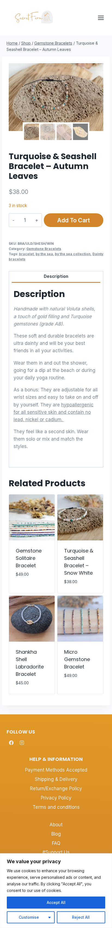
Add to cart (73, 220)
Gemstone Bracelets (43, 249)
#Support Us (56, 852)
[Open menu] (103, 18)
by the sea (44, 254)
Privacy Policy (56, 798)
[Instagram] (21, 742)
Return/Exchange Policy (56, 788)
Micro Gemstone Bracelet (77, 659)
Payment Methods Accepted (56, 770)
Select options (25, 587)
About (56, 824)
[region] (56, 890)
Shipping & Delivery (56, 779)
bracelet (26, 254)
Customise (29, 917)
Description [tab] (56, 276)
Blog (56, 834)
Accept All (56, 902)
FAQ (56, 843)
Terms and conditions (56, 807)
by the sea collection (73, 254)
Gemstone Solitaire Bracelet (29, 558)
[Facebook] (11, 742)
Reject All (81, 917)
